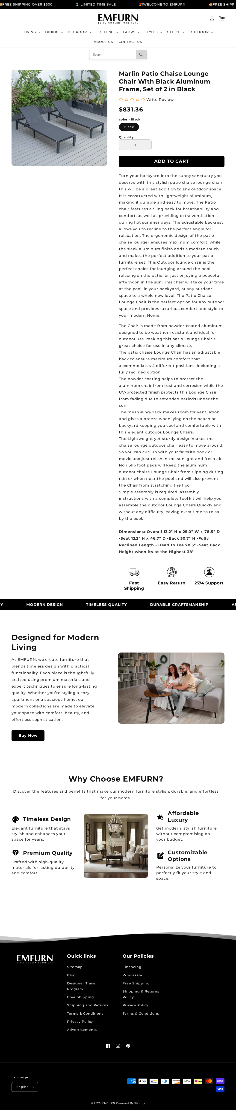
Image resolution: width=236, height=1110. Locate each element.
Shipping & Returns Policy (141, 994)
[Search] (141, 54)
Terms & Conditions (85, 1013)
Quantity (126, 137)
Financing (132, 967)
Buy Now (28, 735)
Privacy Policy (80, 1022)
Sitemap (75, 967)
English (22, 1087)
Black (129, 127)
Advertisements (82, 1030)
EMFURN (108, 1103)
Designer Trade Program (81, 986)
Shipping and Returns (87, 1005)
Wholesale (132, 975)
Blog (71, 975)
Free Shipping (80, 997)
